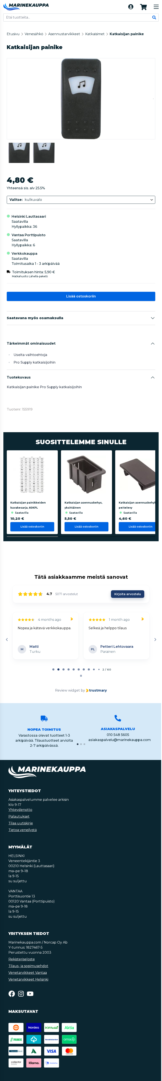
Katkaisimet (95, 34)
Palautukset (19, 816)
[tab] (53, 669)
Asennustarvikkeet (64, 34)
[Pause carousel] (81, 676)
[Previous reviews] (7, 639)
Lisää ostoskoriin (81, 296)
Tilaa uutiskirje (20, 823)
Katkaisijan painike (127, 34)
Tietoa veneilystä (22, 830)
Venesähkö (34, 34)
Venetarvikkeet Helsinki (28, 979)
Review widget (67, 690)
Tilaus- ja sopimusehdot (28, 966)
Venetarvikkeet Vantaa (27, 973)
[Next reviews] (155, 639)
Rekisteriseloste (21, 959)
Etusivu (13, 34)
